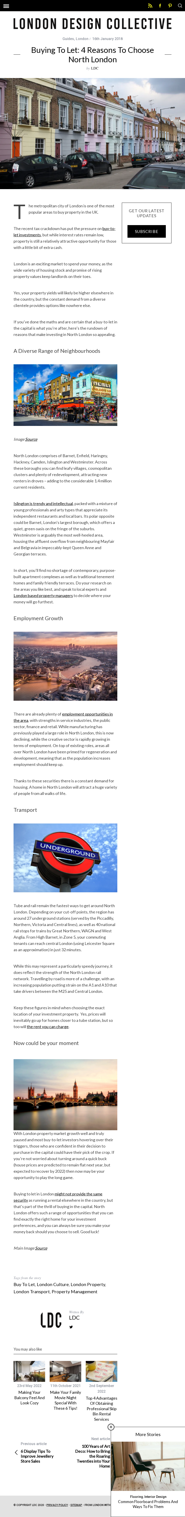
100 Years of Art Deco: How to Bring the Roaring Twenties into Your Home (92, 1452)
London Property (88, 1284)
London (82, 39)
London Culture (53, 1284)
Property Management (74, 1291)
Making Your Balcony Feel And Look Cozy (29, 1397)
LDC (95, 68)
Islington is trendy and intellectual (43, 503)
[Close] (111, 1427)
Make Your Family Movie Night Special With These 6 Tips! (65, 1400)
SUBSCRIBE (146, 231)
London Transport (32, 1291)
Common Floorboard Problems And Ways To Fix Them (148, 1504)
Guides (68, 39)
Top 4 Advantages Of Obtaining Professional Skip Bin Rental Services (101, 1409)
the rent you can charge (48, 1026)
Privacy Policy (57, 1505)
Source (31, 439)
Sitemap (76, 1505)
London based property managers (43, 595)
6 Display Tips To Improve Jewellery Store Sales (37, 1452)
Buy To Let (24, 1284)
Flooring (136, 1497)
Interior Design (155, 1497)
